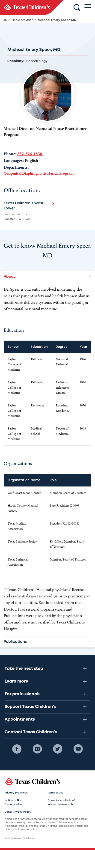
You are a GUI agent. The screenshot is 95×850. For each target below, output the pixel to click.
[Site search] (76, 7)
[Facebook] (17, 749)
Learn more (16, 681)
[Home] (5, 20)
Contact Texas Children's (31, 732)
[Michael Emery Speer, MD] (32, 7)
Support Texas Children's (30, 707)
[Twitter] (57, 749)
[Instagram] (37, 749)
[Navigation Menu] (87, 7)
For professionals (22, 694)
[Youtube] (78, 749)
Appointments (20, 719)
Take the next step (24, 669)
